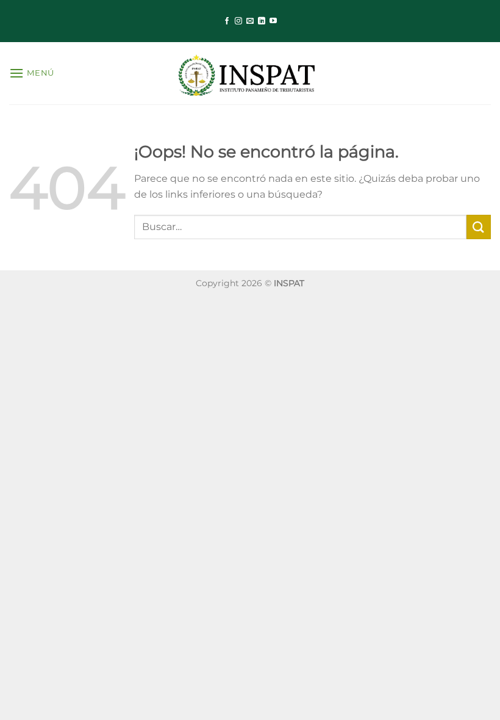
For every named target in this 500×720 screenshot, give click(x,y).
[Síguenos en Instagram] (238, 21)
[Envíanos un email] (250, 21)
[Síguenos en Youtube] (273, 21)
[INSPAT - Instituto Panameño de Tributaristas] (250, 73)
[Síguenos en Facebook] (226, 21)
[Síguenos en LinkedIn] (261, 21)
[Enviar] (478, 227)
